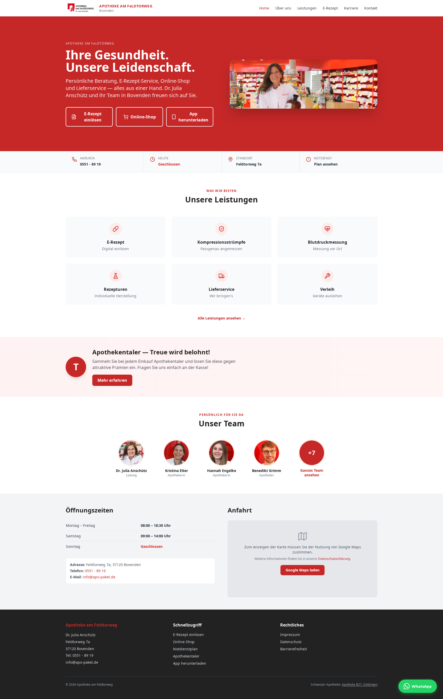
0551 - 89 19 (90, 164)
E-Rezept (330, 8)
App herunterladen (193, 117)
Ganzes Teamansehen (311, 472)
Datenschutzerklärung (334, 559)
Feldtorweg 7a (248, 164)
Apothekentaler (186, 656)
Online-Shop (143, 117)
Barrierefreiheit (293, 648)
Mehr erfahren (112, 380)
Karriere (351, 8)
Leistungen (307, 8)
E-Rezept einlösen (93, 117)
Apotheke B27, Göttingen (359, 684)
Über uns (283, 8)
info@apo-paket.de (99, 576)
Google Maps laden (302, 570)
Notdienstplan (185, 648)
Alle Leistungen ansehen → (222, 318)
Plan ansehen (326, 164)
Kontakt (370, 8)
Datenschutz (291, 641)
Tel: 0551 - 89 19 (79, 655)
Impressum (290, 634)
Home (264, 8)
